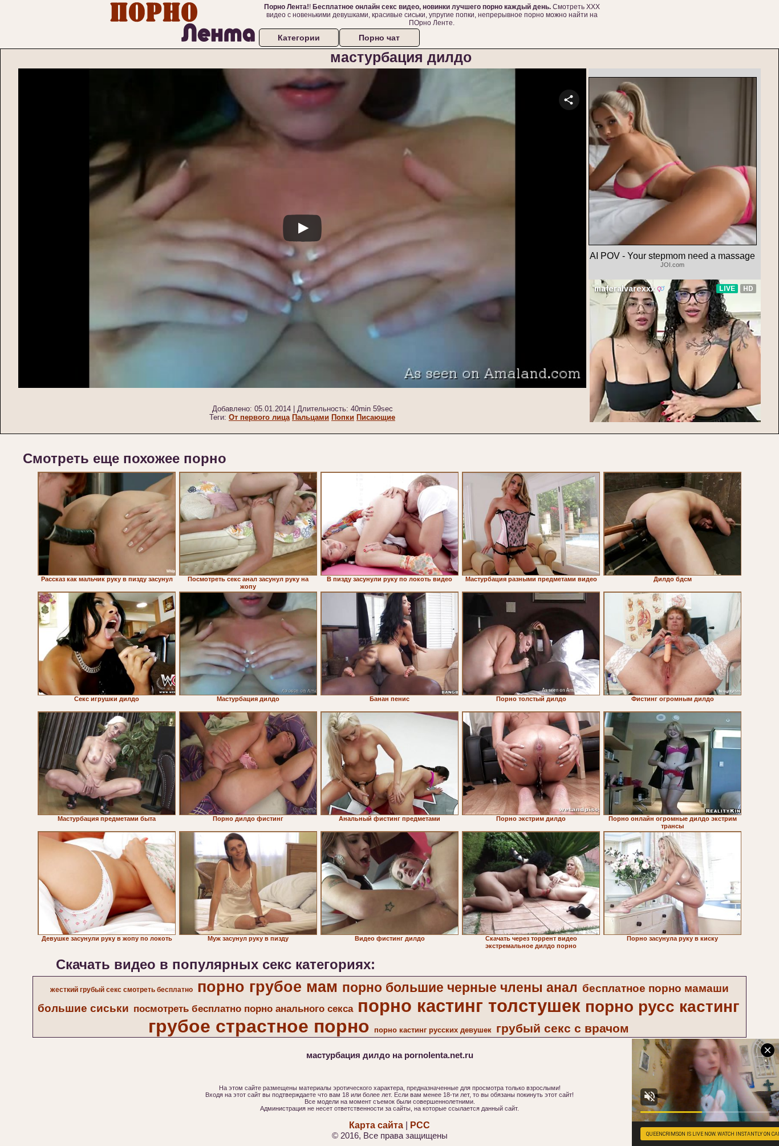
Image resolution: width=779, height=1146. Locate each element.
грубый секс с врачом (562, 1028)
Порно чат (379, 37)
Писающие (375, 417)
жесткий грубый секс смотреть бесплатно (121, 990)
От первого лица (259, 417)
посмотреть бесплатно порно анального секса (243, 1008)
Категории (299, 37)
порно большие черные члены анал (460, 987)
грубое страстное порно (259, 1026)
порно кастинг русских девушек (433, 1030)
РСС (420, 1125)
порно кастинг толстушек (469, 1005)
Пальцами (310, 417)
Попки (342, 417)
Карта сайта (376, 1125)
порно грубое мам (267, 986)
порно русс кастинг (662, 1006)
